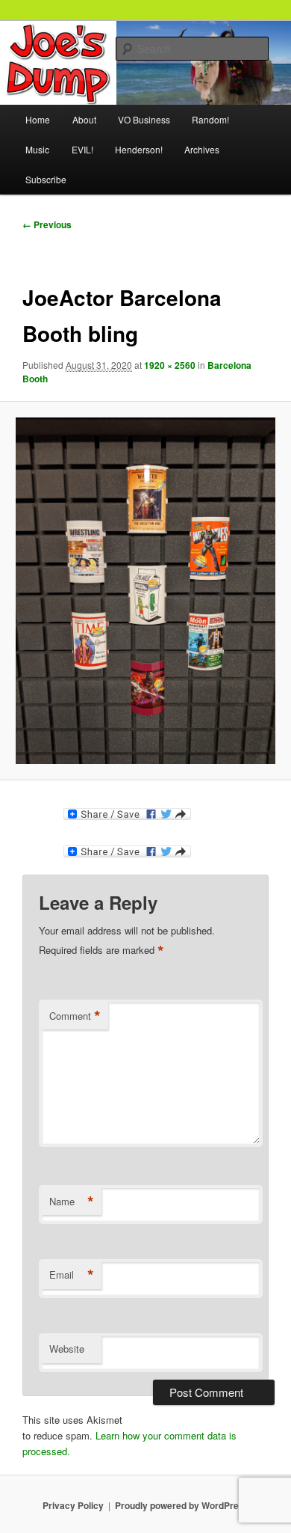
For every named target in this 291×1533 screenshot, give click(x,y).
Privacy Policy (73, 1505)
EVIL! (82, 149)
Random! (210, 119)
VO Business (144, 119)
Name (71, 1202)
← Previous (47, 224)
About (84, 119)
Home (37, 119)
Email (71, 1275)
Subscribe (45, 179)
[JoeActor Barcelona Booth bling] (145, 590)
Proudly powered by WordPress (182, 1505)
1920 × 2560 (169, 365)
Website (66, 1348)
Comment (75, 1016)
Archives (201, 149)
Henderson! (139, 149)
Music (37, 149)
